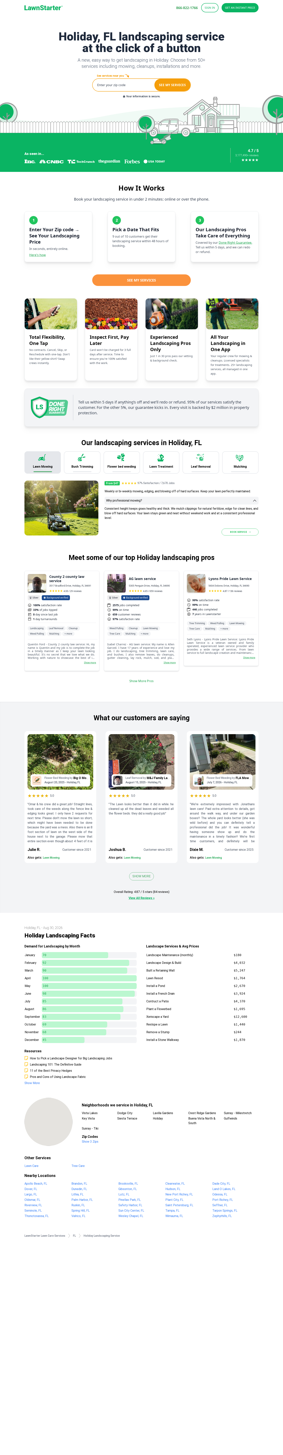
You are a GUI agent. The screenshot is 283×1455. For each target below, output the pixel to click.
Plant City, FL (174, 1200)
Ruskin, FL (78, 1205)
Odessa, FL (219, 1194)
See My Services (141, 280)
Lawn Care (31, 1166)
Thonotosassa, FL (36, 1216)
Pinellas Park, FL (129, 1200)
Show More (141, 876)
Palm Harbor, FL (82, 1200)
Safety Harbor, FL (130, 1205)
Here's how (37, 255)
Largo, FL (30, 1194)
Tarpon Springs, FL (224, 1210)
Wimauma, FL (174, 1216)
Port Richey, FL (222, 1200)
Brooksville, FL (128, 1183)
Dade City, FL (221, 1183)
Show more (90, 662)
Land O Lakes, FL (223, 1189)
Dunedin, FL (79, 1189)
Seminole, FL (33, 1210)
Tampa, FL (172, 1210)
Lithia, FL (77, 1194)
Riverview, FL (33, 1205)
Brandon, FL (79, 1183)
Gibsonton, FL (127, 1189)
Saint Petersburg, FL (179, 1205)
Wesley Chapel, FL (130, 1216)
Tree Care (78, 1166)
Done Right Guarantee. (235, 242)
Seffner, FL (220, 1205)
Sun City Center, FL (131, 1210)
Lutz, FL (123, 1194)
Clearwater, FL (175, 1183)
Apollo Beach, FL (35, 1183)
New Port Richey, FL (179, 1194)
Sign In (210, 7)
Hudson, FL (172, 1189)
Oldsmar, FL (32, 1200)
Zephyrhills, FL (222, 1216)
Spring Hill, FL (80, 1210)
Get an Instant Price (240, 7)
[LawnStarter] (43, 7)
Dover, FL (30, 1189)
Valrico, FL (78, 1216)
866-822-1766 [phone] (187, 7)
